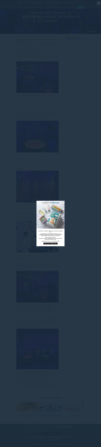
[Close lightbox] (98, 3)
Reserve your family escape (50, 243)
